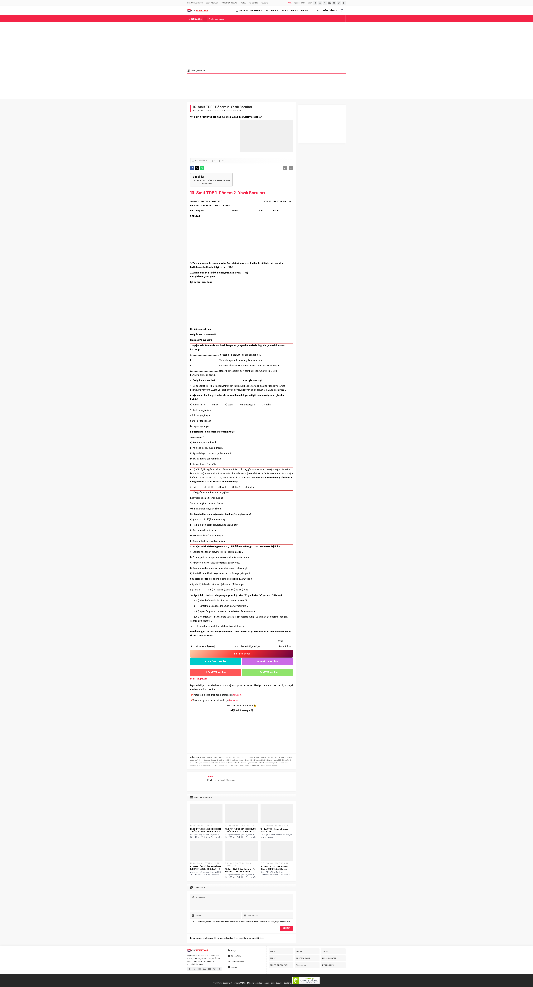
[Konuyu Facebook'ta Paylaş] (192, 168)
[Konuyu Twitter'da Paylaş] (197, 168)
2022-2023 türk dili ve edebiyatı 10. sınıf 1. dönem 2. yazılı (256, 765)
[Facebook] (315, 3)
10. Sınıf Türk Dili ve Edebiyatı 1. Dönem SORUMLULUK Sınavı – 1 (275, 867)
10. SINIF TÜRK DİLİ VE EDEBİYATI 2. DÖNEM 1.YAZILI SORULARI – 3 (205, 867)
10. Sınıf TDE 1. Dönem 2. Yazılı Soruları (211, 180)
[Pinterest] (339, 3)
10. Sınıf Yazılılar (196, 826)
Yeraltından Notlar (216, 19)
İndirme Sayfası (241, 653)
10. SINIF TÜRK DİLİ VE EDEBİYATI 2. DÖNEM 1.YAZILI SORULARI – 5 (205, 830)
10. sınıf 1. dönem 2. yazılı (244, 757)
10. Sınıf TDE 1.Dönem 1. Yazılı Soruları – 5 (274, 830)
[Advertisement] (266, 44)
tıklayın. (237, 695)
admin (210, 776)
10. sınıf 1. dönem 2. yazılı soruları (266, 757)
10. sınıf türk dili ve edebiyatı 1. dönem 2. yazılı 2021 (263, 760)
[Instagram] (325, 3)
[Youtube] (334, 3)
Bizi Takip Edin (207, 183)
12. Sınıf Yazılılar (245, 863)
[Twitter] (320, 3)
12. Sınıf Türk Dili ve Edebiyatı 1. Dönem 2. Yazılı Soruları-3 (240, 870)
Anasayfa (196, 111)
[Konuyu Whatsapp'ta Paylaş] (202, 168)
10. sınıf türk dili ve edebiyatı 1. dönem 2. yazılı (227, 760)
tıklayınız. (234, 700)
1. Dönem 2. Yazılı (207, 111)
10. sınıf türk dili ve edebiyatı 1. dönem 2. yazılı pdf (237, 763)
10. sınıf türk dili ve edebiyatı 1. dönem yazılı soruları (216, 765)
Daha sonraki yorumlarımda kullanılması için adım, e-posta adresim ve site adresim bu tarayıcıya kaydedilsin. (241, 922)
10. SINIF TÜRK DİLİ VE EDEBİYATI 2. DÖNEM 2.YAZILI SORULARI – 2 (240, 830)
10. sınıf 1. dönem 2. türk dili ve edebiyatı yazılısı (217, 757)
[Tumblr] (344, 3)
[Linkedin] (329, 3)
